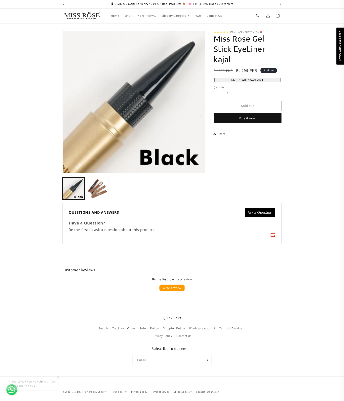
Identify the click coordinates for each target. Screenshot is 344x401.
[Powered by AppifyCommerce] (273, 235)
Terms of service (160, 391)
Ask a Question (260, 212)
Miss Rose (77, 391)
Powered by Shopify (95, 391)
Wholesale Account (202, 328)
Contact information (208, 391)
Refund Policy (149, 328)
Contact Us (184, 336)
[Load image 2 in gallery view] (97, 188)
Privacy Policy (162, 336)
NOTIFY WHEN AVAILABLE (247, 80)
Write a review (172, 288)
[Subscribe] (206, 360)
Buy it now (247, 118)
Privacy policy (139, 391)
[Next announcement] (280, 4)
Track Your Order (123, 328)
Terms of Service (230, 328)
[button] (175, 15)
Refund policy (119, 391)
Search (103, 328)
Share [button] (222, 134)
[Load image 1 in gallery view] (73, 188)
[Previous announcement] (63, 4)
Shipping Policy (174, 328)
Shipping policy (183, 391)
